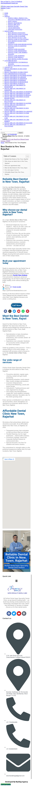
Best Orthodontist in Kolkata (15, 73)
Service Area (8, 31)
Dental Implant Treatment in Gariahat (18, 111)
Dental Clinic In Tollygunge (18, 39)
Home (6, 13)
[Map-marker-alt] (24, 613)
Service (7, 16)
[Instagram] (9, 311)
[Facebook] (5, 311)
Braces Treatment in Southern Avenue (18, 75)
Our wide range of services (12, 170)
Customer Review (10, 60)
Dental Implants (14, 24)
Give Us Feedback (16, 1)
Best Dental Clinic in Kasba (18, 59)
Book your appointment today (12, 165)
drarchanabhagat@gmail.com (9, 3)
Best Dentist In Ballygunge (18, 34)
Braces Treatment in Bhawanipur (16, 82)
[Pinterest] (27, 311)
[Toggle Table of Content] (26, 156)
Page (6, 14)
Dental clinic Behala (15, 57)
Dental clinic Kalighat (16, 49)
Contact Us (8, 67)
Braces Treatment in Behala (14, 83)
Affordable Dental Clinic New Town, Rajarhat (14, 173)
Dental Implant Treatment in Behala (17, 95)
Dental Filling (13, 26)
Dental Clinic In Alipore (16, 36)
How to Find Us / (6, 1)
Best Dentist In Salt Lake (17, 37)
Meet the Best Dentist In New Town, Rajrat (16, 168)
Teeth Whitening (14, 28)
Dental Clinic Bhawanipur (17, 51)
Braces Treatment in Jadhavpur (15, 78)
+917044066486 (12, 134)
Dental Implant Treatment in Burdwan (18, 91)
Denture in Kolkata (15, 29)
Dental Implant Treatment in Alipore (17, 103)
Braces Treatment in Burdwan (15, 80)
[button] (16, 581)
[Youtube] (18, 311)
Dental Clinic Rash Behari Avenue (20, 44)
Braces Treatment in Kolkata (18, 65)
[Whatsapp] (23, 311)
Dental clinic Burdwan (16, 55)
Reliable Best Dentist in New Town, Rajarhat (16, 159)
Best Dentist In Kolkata (16, 33)
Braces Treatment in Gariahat (15, 77)
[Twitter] (14, 311)
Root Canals (12, 21)
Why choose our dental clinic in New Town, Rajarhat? (16, 162)
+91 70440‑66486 (15, 287)
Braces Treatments (15, 23)
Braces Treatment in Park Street (16, 72)
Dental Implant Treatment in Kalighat (18, 123)
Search (21, 132)
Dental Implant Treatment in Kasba (17, 93)
